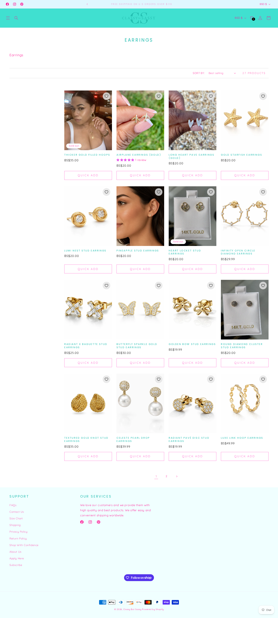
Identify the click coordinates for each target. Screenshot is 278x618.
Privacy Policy (18, 531)
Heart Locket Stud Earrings (185, 252)
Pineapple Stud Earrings (137, 250)
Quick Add (88, 175)
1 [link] (156, 476)
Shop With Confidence (24, 545)
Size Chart (16, 518)
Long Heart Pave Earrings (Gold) (191, 156)
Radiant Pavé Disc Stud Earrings (189, 439)
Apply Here (16, 558)
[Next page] (176, 476)
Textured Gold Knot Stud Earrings (86, 439)
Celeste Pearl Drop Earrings (133, 439)
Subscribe (15, 565)
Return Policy (18, 538)
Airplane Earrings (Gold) (138, 155)
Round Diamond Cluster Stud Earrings (242, 346)
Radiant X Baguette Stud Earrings (85, 346)
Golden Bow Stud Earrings (192, 344)
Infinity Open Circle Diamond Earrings (238, 252)
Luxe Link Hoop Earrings (242, 438)
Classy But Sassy (132, 609)
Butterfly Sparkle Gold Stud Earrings (136, 346)
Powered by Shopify (153, 609)
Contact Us (16, 511)
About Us (15, 551)
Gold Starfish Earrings (241, 155)
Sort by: (199, 73)
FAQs (12, 505)
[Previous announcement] (87, 4)
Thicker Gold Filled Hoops (87, 155)
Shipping (15, 525)
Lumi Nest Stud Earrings (85, 250)
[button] (8, 18)
